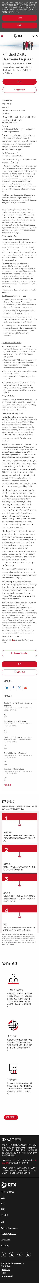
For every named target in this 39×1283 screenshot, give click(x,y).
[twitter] (19, 1254)
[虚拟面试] (19, 858)
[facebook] (3, 1254)
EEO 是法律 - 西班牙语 (22, 1160)
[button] (19, 82)
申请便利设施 (22, 1170)
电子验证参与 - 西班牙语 (19, 1163)
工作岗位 (4, 1215)
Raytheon (5, 1240)
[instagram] (28, 1254)
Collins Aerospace (9, 1228)
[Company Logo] (18, 36)
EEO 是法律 (6, 1160)
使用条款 (6, 1270)
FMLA (5, 1168)
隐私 (4, 1273)
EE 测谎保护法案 (23, 1168)
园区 (3, 1209)
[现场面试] (19, 888)
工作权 (33, 1168)
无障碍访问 (5, 1266)
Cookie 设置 (7, 1277)
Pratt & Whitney (8, 1234)
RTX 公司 (5, 1246)
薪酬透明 (12, 1168)
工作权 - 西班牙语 (9, 1170)
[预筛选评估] (19, 828)
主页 (3, 1198)
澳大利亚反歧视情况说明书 (20, 1173)
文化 (3, 1204)
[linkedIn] (11, 1254)
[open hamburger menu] (2, 36)
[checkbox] (20, 90)
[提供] (19, 919)
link (13, 640)
